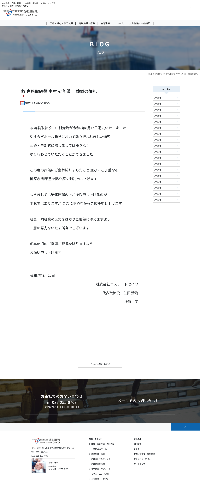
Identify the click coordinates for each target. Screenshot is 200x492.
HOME (149, 73)
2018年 (158, 145)
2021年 (158, 127)
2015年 (158, 163)
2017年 (158, 151)
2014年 (158, 169)
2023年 (158, 115)
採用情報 (138, 443)
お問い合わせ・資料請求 (144, 453)
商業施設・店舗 (87, 23)
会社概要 (138, 438)
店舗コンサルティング (100, 458)
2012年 (158, 181)
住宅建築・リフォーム (112, 23)
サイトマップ (139, 463)
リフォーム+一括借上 (100, 474)
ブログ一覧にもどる (100, 364)
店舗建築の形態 (98, 463)
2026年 (158, 97)
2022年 (158, 121)
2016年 (158, 157)
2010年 (158, 193)
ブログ (158, 73)
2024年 (158, 109)
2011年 (158, 187)
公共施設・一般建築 (139, 23)
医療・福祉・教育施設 (61, 23)
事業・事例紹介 (95, 438)
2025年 (158, 103)
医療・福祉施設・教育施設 (102, 443)
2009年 (158, 199)
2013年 (158, 175)
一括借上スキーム (99, 448)
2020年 (158, 133)
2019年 (158, 139)
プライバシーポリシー (143, 458)
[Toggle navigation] (194, 10)
